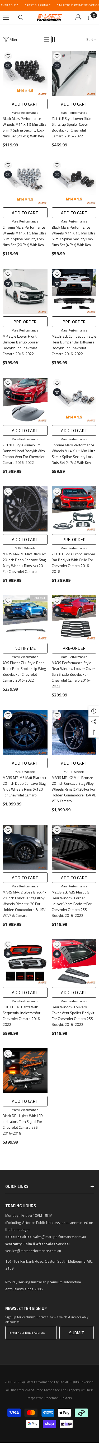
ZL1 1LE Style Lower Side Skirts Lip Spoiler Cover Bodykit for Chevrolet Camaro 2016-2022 (71, 127)
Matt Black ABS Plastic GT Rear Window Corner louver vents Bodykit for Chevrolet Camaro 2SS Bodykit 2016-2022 (72, 903)
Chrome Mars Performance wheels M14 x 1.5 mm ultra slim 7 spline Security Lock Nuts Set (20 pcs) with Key (24, 235)
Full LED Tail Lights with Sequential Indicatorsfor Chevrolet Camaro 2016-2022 (22, 1015)
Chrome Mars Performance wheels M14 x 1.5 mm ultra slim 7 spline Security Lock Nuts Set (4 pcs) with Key (73, 453)
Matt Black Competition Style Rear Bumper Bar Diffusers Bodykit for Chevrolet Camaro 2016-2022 (74, 344)
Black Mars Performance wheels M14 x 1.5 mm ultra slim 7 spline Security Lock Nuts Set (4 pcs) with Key (73, 235)
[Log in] (78, 17)
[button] (46, 39)
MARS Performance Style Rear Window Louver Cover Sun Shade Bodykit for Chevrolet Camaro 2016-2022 (73, 674)
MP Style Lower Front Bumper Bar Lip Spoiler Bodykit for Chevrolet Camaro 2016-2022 (21, 344)
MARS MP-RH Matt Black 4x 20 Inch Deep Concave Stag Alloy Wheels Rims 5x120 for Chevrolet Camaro (24, 562)
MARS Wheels (25, 548)
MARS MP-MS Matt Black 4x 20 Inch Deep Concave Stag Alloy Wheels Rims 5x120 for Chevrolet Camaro (24, 786)
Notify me (25, 648)
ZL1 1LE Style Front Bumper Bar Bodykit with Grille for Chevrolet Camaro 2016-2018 (73, 562)
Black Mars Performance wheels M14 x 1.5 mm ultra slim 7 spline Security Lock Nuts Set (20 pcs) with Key (24, 127)
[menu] (6, 17)
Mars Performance (25, 112)
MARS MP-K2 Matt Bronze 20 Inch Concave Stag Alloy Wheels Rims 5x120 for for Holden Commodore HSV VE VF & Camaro (74, 789)
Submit (76, 1332)
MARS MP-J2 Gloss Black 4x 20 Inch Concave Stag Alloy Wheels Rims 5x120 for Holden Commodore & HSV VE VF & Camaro (24, 903)
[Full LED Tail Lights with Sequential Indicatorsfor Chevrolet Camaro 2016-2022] (25, 961)
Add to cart (25, 104)
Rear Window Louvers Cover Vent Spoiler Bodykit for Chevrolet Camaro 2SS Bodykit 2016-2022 (73, 1015)
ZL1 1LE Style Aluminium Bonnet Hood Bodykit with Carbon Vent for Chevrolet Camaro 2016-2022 (24, 453)
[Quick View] (8, 65)
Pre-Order (24, 322)
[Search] (21, 17)
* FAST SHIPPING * (37, 5)
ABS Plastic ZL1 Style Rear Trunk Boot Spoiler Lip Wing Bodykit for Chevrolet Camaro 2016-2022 (24, 671)
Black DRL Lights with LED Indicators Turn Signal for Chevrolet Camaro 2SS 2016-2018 (23, 1124)
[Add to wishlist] (8, 56)
